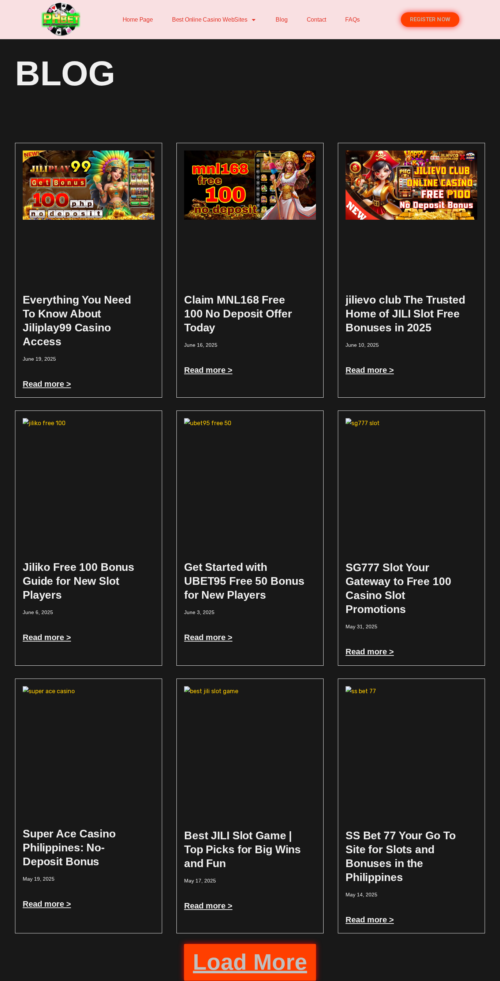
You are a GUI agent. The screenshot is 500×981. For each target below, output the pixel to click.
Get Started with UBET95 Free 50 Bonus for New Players (244, 581)
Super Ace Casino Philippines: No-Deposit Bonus (69, 847)
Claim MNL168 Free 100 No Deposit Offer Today (238, 314)
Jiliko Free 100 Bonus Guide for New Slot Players (78, 581)
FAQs (352, 19)
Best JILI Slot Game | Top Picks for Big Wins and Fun (242, 849)
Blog (281, 19)
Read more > (47, 384)
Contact (317, 19)
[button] (250, 962)
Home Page (138, 19)
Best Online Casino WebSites (209, 19)
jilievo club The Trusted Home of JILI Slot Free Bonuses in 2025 (405, 314)
